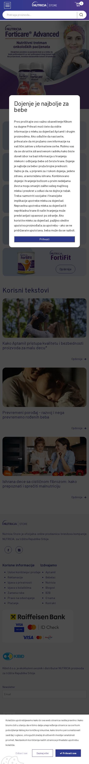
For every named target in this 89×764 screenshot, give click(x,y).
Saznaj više (42, 753)
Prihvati (44, 239)
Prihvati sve (69, 753)
